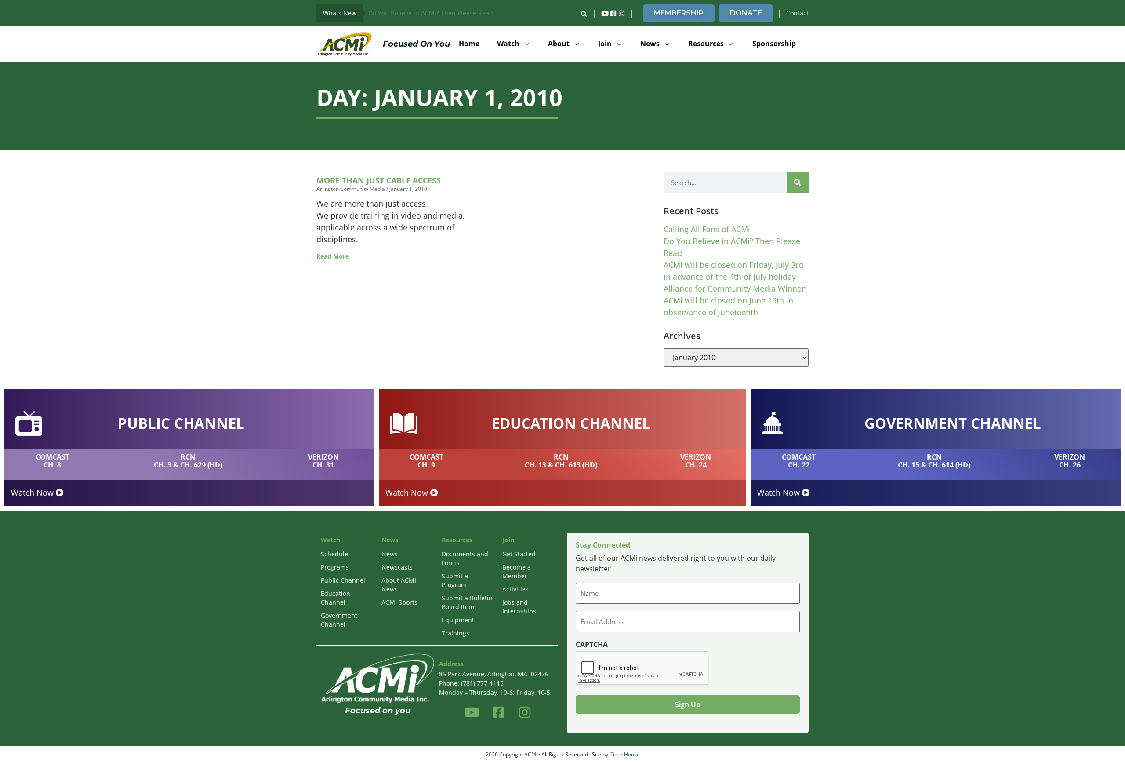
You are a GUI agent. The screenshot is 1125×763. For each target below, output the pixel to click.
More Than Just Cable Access (378, 180)
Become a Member (516, 571)
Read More (332, 256)
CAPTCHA (592, 644)
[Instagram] (621, 13)
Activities (515, 589)
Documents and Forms (465, 558)
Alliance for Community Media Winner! (735, 288)
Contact (797, 13)
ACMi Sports (399, 602)
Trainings (455, 633)
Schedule (334, 554)
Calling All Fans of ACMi (707, 229)
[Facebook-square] (613, 13)
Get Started (519, 554)
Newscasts (397, 567)
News (389, 554)
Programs (335, 567)
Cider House (625, 754)
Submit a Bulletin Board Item (467, 602)
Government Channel (339, 619)
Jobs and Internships (519, 606)
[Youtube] (605, 13)
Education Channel (335, 597)
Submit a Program (455, 580)
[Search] (798, 182)
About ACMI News (398, 584)
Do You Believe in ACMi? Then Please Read (430, 13)
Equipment (458, 620)
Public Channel (343, 580)
